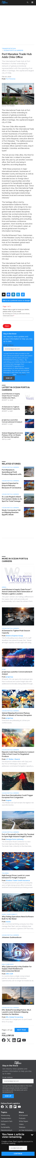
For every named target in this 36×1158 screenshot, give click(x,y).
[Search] (27, 2)
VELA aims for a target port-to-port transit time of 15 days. (17, 1020)
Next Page (21, 1030)
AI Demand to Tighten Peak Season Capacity (11, 408)
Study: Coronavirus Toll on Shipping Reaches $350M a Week (11, 512)
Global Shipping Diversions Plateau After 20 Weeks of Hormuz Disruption (12, 435)
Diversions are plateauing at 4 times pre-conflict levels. (16, 721)
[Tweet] (18, 294)
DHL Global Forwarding (14, 1017)
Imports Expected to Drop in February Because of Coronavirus (11, 485)
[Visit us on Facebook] (4, 1040)
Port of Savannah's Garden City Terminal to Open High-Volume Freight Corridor (18, 835)
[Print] (4, 294)
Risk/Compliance (8, 964)
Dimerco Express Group (14, 636)
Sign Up (9, 378)
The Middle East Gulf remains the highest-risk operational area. (18, 804)
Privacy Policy (21, 374)
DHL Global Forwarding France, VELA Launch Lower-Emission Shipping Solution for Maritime (16, 1012)
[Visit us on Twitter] (9, 1040)
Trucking (5, 873)
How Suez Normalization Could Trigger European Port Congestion (17, 796)
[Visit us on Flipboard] (19, 1040)
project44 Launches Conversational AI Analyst (12, 421)
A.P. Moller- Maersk (13, 759)
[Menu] (32, 2)
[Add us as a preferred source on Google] (23, 294)
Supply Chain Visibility (9, 914)
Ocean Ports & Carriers (13, 50)
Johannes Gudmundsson (11, 937)
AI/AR (4, 669)
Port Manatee (10, 79)
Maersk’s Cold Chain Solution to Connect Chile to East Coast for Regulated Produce (18, 754)
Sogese (8, 800)
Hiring (4, 587)
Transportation (9, 48)
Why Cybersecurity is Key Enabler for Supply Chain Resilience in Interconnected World (17, 969)
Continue (18, 1154)
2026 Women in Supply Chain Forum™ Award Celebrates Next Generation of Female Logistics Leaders (11, 396)
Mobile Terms (7, 374)
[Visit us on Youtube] (24, 1040)
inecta (8, 922)
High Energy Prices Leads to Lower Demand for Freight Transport (16, 876)
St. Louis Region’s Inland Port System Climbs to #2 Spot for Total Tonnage (12, 499)
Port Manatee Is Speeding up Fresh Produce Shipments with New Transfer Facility (11, 472)
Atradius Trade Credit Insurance (18, 880)
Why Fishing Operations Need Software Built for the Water (18, 918)
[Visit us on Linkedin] (14, 1040)
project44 (9, 677)
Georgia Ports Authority (15, 839)
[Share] (8, 294)
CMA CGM (9, 974)
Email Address (8, 345)
